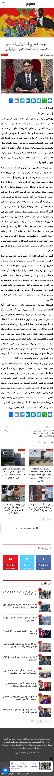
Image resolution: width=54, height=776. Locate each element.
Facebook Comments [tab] (25, 528)
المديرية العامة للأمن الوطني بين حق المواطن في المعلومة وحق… (20, 606)
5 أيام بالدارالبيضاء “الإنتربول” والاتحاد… (20, 632)
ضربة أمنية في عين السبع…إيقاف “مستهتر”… (20, 658)
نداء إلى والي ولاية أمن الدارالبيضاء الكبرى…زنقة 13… (20, 711)
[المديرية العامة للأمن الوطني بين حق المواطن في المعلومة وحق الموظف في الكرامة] (45, 607)
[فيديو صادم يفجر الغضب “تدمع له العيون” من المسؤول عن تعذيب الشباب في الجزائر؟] (13, 493)
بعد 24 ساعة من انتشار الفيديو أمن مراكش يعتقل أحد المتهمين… (20, 645)
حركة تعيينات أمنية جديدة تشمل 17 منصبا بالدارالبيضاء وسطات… (20, 685)
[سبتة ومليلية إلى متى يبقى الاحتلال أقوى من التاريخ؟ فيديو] (45, 699)
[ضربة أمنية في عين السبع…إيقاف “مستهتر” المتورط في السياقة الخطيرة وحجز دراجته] (45, 660)
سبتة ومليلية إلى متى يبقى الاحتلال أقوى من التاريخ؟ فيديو (20, 698)
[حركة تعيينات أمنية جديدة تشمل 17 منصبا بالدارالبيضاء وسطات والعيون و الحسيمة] (45, 686)
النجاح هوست (9, 773)
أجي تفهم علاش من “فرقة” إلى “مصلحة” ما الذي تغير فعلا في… (20, 672)
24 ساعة (4, 55)
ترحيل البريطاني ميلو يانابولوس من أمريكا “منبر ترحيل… (20, 593)
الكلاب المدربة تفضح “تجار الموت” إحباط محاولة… (20, 619)
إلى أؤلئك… (4, 430)
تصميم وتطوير (26, 773)
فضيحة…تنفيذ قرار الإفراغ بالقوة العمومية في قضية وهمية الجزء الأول (43, 433)
